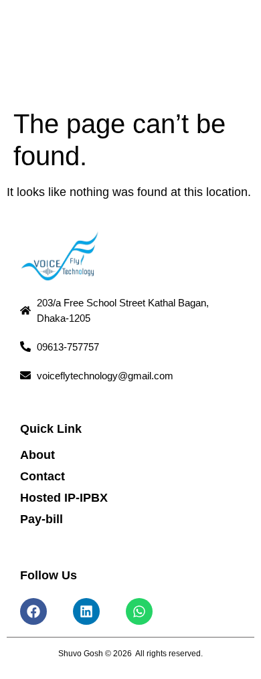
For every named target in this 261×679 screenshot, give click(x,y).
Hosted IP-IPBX (64, 497)
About (37, 455)
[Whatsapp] (139, 611)
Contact (42, 476)
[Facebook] (33, 611)
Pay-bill (41, 519)
